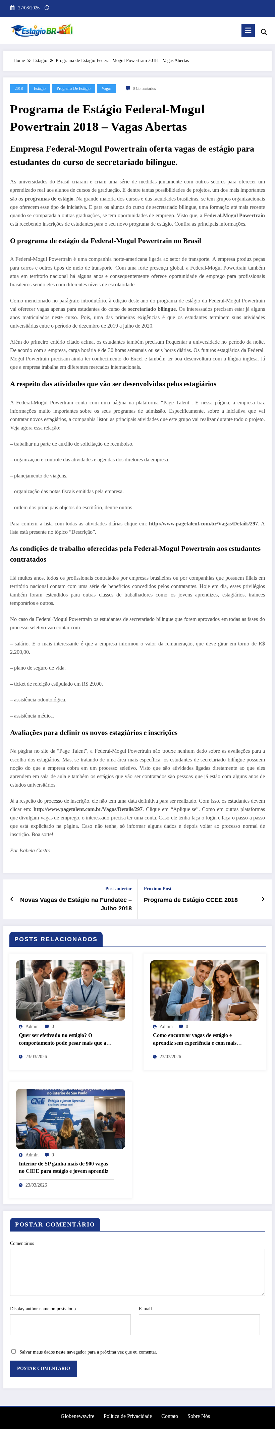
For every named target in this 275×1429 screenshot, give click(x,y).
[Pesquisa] (264, 32)
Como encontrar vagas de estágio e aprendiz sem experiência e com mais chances (194, 1039)
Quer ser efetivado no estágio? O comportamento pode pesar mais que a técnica (62, 1039)
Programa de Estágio (74, 88)
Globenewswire (77, 1416)
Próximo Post (157, 888)
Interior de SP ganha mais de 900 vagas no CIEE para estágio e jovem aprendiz (63, 1167)
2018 (19, 88)
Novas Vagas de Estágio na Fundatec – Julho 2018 (76, 904)
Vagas (106, 88)
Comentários (22, 1243)
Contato (169, 1416)
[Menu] (248, 30)
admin (32, 1026)
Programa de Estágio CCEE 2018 (191, 900)
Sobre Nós (198, 1416)
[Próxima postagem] (263, 899)
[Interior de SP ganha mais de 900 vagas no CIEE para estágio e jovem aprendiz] (70, 1118)
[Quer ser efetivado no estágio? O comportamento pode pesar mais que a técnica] (70, 989)
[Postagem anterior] (12, 899)
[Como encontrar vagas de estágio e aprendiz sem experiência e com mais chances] (204, 989)
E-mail (145, 1308)
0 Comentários (144, 88)
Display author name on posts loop (43, 1308)
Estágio (40, 88)
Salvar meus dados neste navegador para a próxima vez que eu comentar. (88, 1352)
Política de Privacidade (128, 1416)
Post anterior (118, 888)
